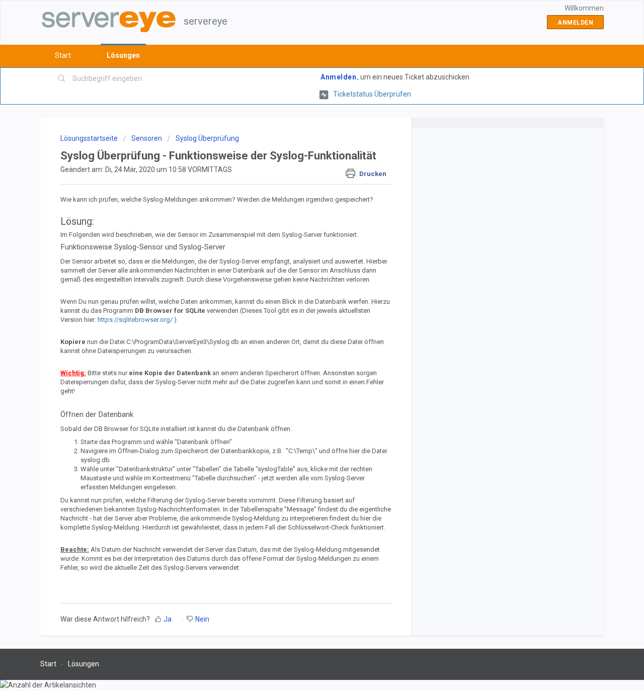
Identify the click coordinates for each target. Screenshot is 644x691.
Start (63, 55)
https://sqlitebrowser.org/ (135, 319)
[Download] (303, 216)
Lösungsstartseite (89, 138)
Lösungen (123, 55)
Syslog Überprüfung (207, 138)
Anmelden (338, 77)
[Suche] (61, 79)
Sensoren (146, 138)
